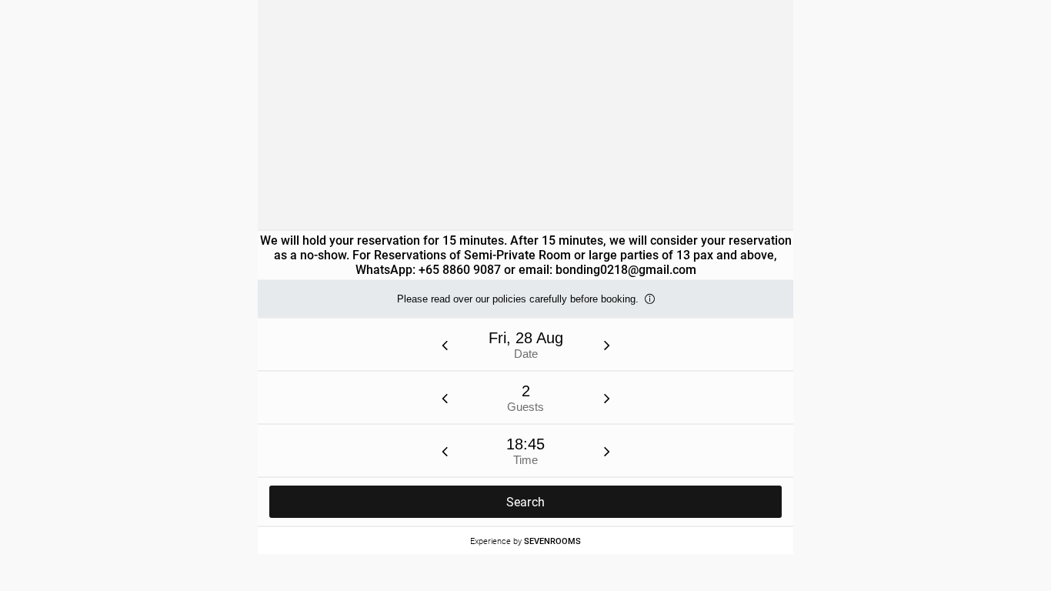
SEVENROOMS (552, 541)
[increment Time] (607, 451)
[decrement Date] (445, 345)
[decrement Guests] (445, 398)
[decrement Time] (445, 451)
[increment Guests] (607, 398)
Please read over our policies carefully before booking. (518, 305)
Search (526, 502)
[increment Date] (607, 345)
